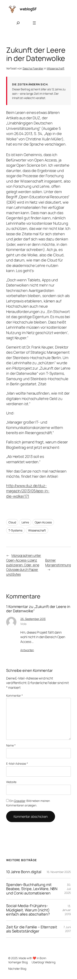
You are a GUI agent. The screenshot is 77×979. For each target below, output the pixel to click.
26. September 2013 (33, 619)
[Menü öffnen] (34, 22)
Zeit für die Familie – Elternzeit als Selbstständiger (31, 929)
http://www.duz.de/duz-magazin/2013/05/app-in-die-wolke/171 (27, 491)
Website (11, 782)
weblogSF (28, 8)
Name (10, 745)
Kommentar (14, 695)
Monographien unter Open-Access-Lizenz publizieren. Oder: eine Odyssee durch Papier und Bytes (23, 564)
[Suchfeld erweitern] (18, 23)
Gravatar (19, 801)
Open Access (43, 522)
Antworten (27, 650)
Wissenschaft (55, 68)
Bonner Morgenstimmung (58, 562)
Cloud (12, 522)
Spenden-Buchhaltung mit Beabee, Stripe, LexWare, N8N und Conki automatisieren (31, 888)
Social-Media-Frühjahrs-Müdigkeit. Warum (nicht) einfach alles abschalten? (28, 910)
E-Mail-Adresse (17, 763)
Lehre (25, 522)
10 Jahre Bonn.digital (23, 872)
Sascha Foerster (33, 68)
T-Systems (15, 530)
